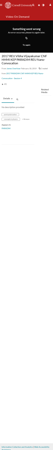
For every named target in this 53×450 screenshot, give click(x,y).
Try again (26, 45)
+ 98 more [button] (25, 119)
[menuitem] (33, 5)
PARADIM (6, 128)
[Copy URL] (26, 38)
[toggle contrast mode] (43, 5)
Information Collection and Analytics (17, 447)
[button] (50, 4)
